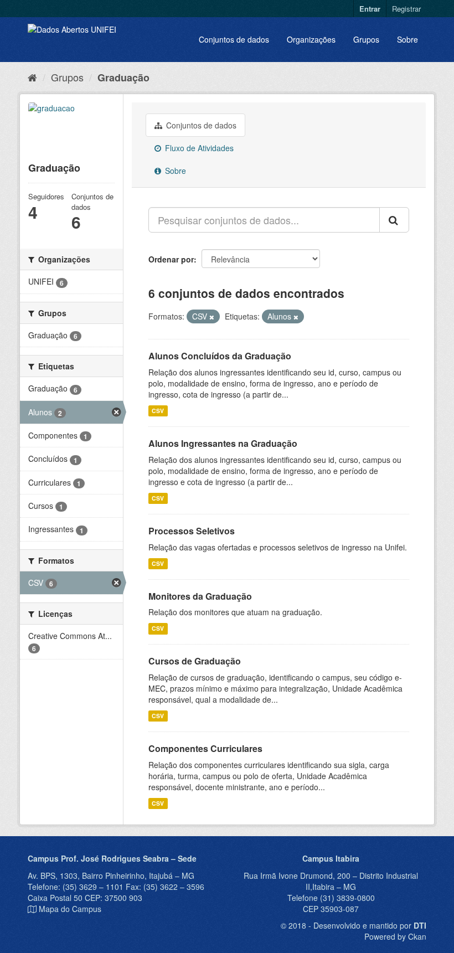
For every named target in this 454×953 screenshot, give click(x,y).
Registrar (406, 8)
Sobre (407, 39)
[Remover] (211, 316)
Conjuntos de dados (234, 39)
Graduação (123, 77)
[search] (394, 220)
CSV (158, 410)
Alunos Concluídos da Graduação (219, 355)
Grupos (366, 39)
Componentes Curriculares (205, 748)
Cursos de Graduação (194, 661)
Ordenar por (171, 259)
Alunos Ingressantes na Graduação (222, 443)
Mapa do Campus (70, 908)
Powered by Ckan (395, 936)
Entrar (369, 8)
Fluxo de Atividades (198, 147)
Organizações (311, 39)
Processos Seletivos (191, 530)
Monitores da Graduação (200, 596)
